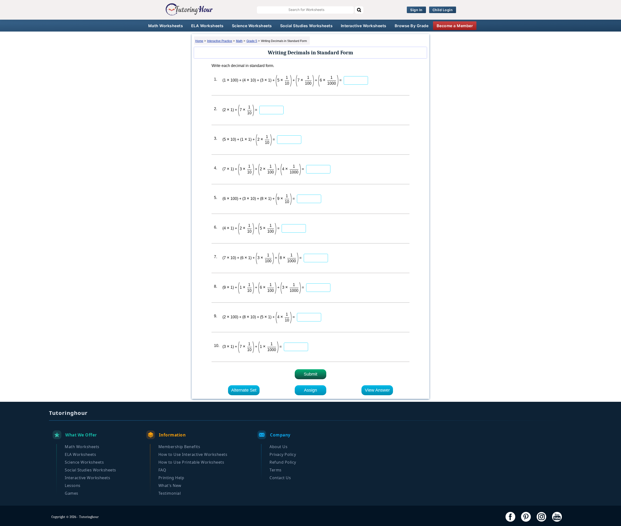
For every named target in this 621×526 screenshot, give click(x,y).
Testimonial (169, 493)
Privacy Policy (283, 454)
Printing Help (171, 477)
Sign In (416, 10)
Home (199, 41)
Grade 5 (251, 41)
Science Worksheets (252, 25)
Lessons (73, 485)
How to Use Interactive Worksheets (193, 454)
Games (71, 493)
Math (239, 41)
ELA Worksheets (207, 25)
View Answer (377, 390)
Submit (310, 374)
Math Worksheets (165, 25)
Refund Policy (283, 462)
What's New (169, 485)
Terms (276, 470)
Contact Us (280, 477)
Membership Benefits (179, 446)
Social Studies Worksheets (306, 25)
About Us (278, 446)
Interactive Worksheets (363, 25)
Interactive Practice (219, 41)
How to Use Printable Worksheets (191, 462)
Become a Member (455, 25)
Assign (310, 390)
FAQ (162, 470)
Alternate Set (243, 390)
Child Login (443, 10)
